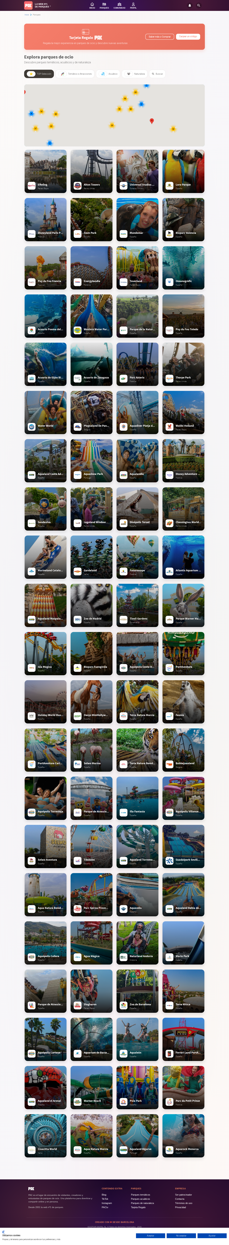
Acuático (109, 73)
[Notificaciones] (190, 5)
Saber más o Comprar (160, 36)
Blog (104, 1194)
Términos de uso (183, 1203)
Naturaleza (136, 73)
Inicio (27, 15)
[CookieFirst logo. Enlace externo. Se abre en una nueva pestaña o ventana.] (3, 1232)
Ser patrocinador (183, 1194)
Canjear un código (188, 36)
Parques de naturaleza (142, 1203)
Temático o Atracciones (76, 73)
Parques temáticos (140, 1194)
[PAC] (28, 5)
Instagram (107, 1203)
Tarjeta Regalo (138, 1207)
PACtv (105, 1207)
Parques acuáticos (140, 1199)
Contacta (179, 1199)
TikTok (105, 1199)
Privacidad (180, 1207)
